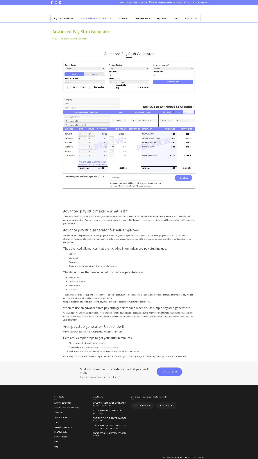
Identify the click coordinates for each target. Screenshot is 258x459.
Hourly (74, 74)
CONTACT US (166, 405)
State (56, 422)
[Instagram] (56, 2)
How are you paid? (161, 65)
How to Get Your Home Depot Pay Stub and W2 (109, 434)
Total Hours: (158, 71)
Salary (94, 74)
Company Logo (173, 81)
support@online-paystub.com (134, 2)
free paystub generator (77, 331)
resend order (142, 405)
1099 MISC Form (142, 18)
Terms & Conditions (63, 427)
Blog (56, 441)
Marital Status (115, 65)
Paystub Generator (64, 18)
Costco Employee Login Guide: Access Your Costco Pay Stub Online (109, 426)
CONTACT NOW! (169, 371)
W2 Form (123, 18)
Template (113, 78)
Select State (70, 65)
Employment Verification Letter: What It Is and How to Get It (109, 404)
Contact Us (191, 18)
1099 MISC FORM (61, 417)
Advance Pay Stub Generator (67, 408)
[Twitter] (60, 2)
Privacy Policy (60, 432)
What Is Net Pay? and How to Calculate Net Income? (109, 419)
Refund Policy (60, 437)
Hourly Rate (114, 71)
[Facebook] (52, 2)
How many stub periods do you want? (83, 176)
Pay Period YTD (71, 78)
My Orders (162, 18)
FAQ (176, 18)
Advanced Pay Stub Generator (96, 18)
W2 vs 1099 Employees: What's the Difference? (107, 411)
